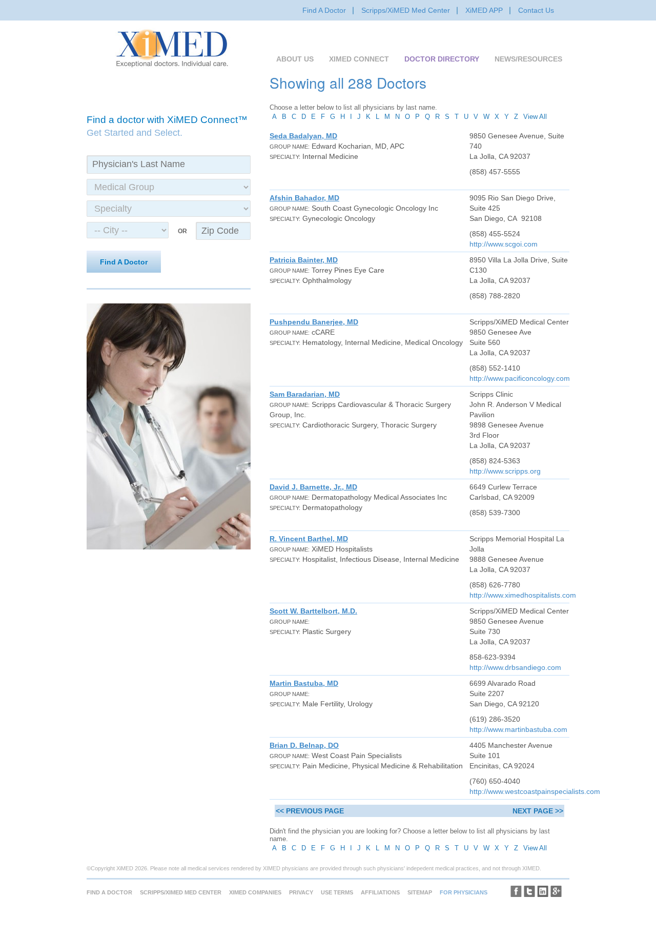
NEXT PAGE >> (537, 811)
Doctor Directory (441, 59)
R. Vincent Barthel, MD (309, 539)
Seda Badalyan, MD (303, 136)
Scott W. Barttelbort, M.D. (313, 611)
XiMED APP (484, 10)
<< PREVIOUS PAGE (310, 811)
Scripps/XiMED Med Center (405, 10)
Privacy (301, 892)
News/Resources (528, 59)
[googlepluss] (556, 891)
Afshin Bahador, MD (304, 198)
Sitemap (419, 892)
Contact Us (536, 10)
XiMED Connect (359, 59)
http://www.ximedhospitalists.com (522, 595)
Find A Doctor (324, 10)
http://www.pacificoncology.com (519, 378)
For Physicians (463, 892)
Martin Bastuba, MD (304, 683)
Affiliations (380, 892)
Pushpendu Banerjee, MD (314, 322)
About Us (295, 59)
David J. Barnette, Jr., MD (313, 487)
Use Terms (337, 892)
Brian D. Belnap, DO (304, 745)
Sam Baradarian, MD (305, 394)
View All (535, 116)
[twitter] (529, 891)
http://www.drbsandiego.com (515, 667)
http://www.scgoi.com (503, 244)
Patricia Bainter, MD (304, 260)
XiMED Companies (255, 892)
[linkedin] (542, 891)
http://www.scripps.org (505, 471)
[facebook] (516, 891)
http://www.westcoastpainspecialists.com (534, 791)
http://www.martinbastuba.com (518, 729)
